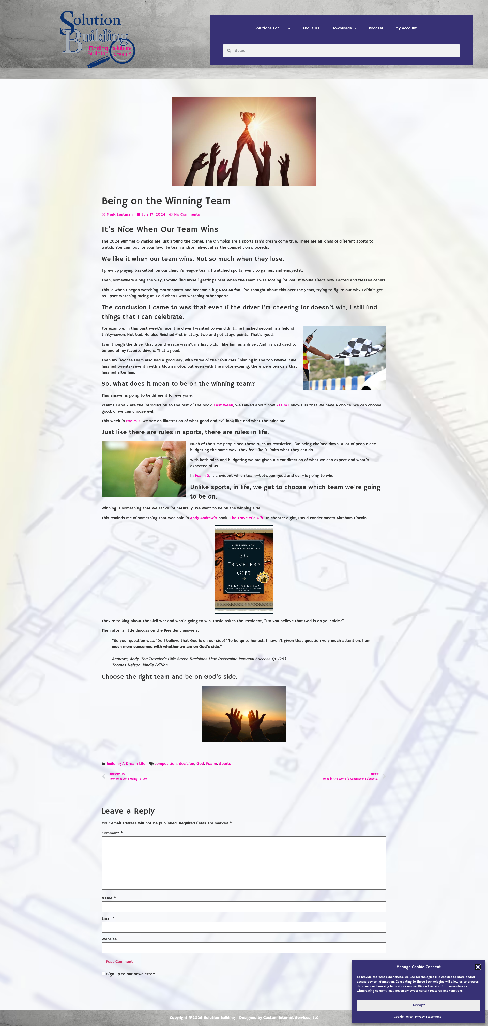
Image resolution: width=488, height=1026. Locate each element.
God (200, 763)
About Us (310, 28)
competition (165, 763)
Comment (112, 833)
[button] (477, 967)
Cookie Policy (403, 1017)
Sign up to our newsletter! (130, 974)
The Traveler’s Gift (247, 518)
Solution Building (219, 1017)
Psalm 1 (282, 405)
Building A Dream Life (125, 763)
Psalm (211, 763)
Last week (223, 405)
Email (108, 919)
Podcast (376, 28)
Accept (419, 1005)
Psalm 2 (133, 421)
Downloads (341, 28)
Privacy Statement (428, 1017)
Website (109, 939)
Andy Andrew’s (203, 518)
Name (109, 898)
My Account (406, 28)
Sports (225, 763)
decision (186, 763)
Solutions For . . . (269, 28)
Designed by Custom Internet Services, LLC (278, 1017)
